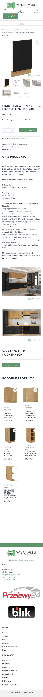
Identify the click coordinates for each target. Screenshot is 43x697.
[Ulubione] (37, 11)
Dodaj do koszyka (28, 130)
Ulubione (37, 12)
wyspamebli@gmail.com (11, 575)
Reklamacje (6, 681)
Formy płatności (8, 674)
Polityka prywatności (9, 671)
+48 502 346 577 (8, 580)
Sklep (14, 30)
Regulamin (6, 667)
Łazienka (5, 643)
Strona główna (6, 30)
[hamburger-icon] (21, 23)
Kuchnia (19, 30)
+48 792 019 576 (8, 577)
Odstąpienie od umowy (10, 684)
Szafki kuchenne (29, 30)
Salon (4, 640)
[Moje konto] (20, 11)
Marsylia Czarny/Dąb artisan (18, 138)
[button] (37, 42)
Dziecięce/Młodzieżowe (10, 647)
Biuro (4, 650)
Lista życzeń (6, 660)
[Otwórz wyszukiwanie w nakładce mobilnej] (5, 11)
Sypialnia (5, 636)
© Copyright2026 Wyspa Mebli (21, 692)
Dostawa (5, 678)
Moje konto (20, 12)
